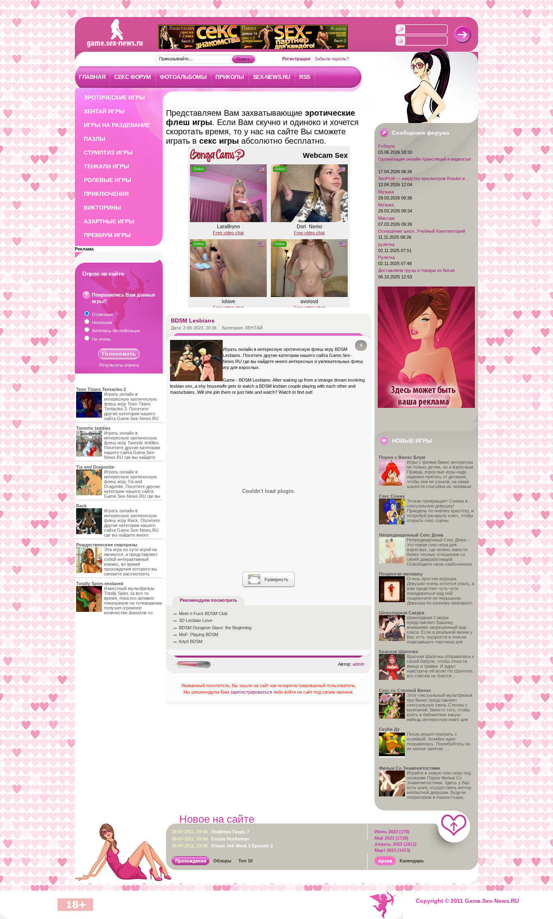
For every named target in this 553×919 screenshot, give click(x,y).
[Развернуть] (268, 580)
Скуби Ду (389, 729)
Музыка (386, 191)
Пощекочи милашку (401, 573)
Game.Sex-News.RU (492, 901)
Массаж (386, 218)
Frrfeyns (386, 146)
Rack (81, 505)
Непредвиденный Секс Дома (411, 535)
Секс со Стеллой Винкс (405, 690)
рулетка (386, 244)
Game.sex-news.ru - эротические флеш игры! (106, 31)
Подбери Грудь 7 (210, 831)
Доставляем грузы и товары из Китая (416, 270)
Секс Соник (392, 496)
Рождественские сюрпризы (106, 544)
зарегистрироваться (251, 692)
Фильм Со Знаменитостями (409, 768)
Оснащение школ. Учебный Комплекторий (421, 231)
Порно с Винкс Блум (402, 457)
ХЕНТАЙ (254, 327)
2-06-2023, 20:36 (200, 327)
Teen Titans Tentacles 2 (101, 389)
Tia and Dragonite (95, 467)
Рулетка (386, 257)
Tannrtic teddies (93, 428)
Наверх (453, 826)
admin (358, 664)
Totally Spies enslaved (99, 583)
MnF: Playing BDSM (198, 634)
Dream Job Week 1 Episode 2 (222, 845)
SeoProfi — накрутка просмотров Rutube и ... (424, 178)
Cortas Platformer (210, 838)
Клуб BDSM (190, 641)
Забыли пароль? (332, 58)
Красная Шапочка (398, 651)
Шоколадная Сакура (401, 612)
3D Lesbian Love (195, 620)
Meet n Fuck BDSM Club (203, 613)
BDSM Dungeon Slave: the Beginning (215, 627)
